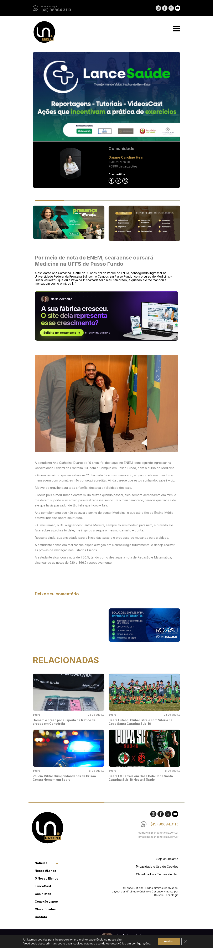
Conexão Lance (46, 901)
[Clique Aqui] (106, 97)
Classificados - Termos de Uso (157, 874)
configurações (141, 944)
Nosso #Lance (45, 870)
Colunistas (43, 894)
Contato (41, 917)
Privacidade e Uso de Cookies (157, 866)
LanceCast (43, 886)
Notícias (41, 863)
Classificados (45, 909)
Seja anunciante (167, 859)
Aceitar (168, 941)
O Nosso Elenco (46, 878)
